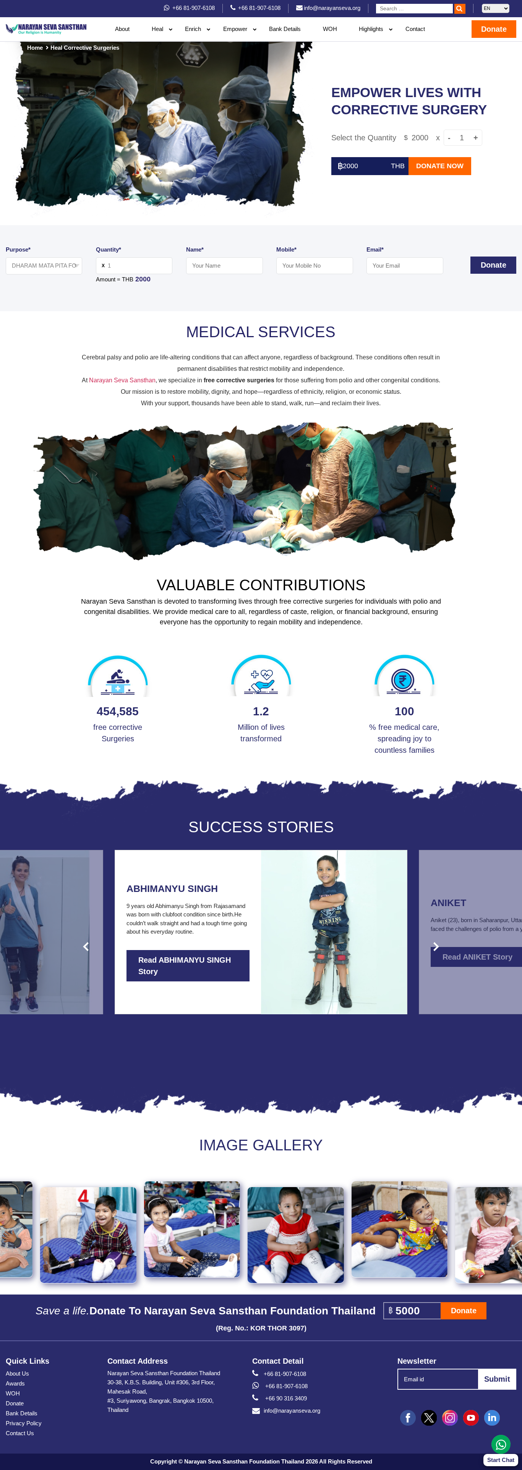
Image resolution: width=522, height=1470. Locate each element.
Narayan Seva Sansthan (122, 380)
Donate (494, 29)
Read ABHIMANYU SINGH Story (184, 966)
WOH (330, 29)
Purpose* (18, 249)
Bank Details (285, 29)
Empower (235, 29)
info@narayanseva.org (292, 1410)
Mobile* (286, 249)
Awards (15, 1383)
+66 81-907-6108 (285, 1374)
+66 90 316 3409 (285, 1398)
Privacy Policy (24, 1423)
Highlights (371, 29)
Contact (415, 29)
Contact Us (20, 1433)
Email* (375, 249)
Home (35, 47)
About (122, 29)
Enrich (193, 29)
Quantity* (108, 249)
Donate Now (440, 166)
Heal (157, 29)
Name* (195, 249)
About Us (17, 1373)
